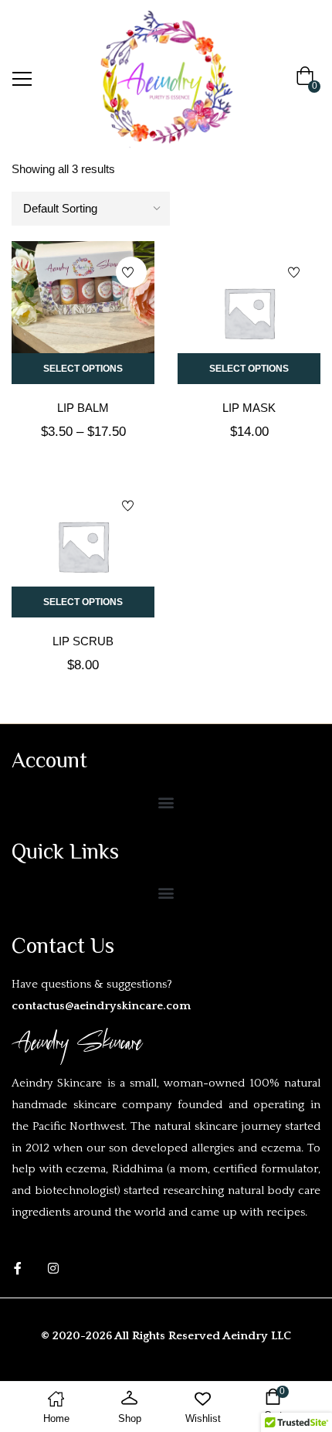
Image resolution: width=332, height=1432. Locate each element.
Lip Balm (83, 407)
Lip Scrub (83, 641)
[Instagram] (53, 1268)
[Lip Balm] (83, 312)
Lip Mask (249, 407)
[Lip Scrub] (83, 545)
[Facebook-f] (18, 1268)
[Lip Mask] (249, 312)
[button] (308, 79)
